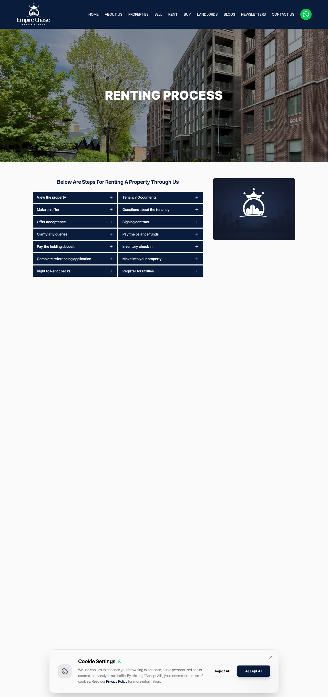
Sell (158, 14)
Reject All (222, 671)
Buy (187, 14)
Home (93, 14)
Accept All (253, 671)
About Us (113, 14)
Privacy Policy (116, 681)
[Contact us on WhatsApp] (306, 14)
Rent (173, 14)
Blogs (229, 14)
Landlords (207, 14)
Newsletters (253, 14)
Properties (138, 14)
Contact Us (283, 14)
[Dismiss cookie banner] (270, 657)
